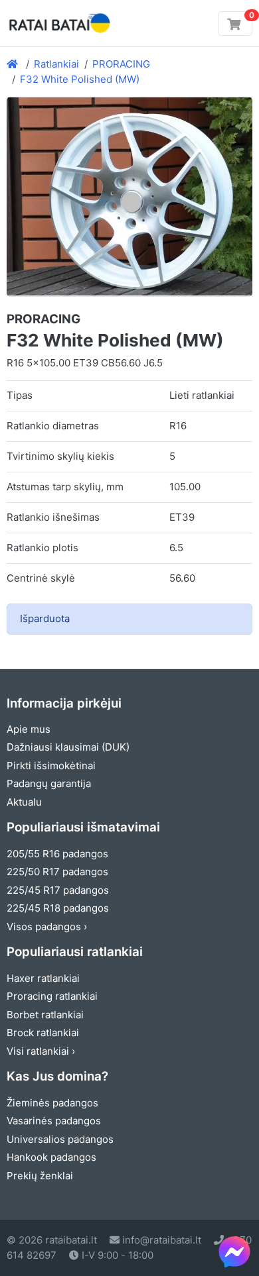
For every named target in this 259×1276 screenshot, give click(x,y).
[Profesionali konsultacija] (234, 1251)
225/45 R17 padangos (58, 890)
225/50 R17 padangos (57, 871)
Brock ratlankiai (43, 1032)
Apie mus (28, 729)
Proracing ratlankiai (52, 996)
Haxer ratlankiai (43, 978)
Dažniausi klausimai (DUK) (68, 747)
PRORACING (121, 64)
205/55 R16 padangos (57, 853)
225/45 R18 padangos (58, 908)
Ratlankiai (56, 64)
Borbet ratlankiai (45, 1014)
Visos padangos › (47, 926)
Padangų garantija (49, 783)
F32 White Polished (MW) (79, 79)
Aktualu (24, 802)
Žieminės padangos (52, 1102)
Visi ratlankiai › (41, 1051)
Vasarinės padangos (54, 1120)
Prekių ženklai (40, 1175)
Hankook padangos (51, 1157)
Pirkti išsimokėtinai (51, 765)
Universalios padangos (60, 1139)
